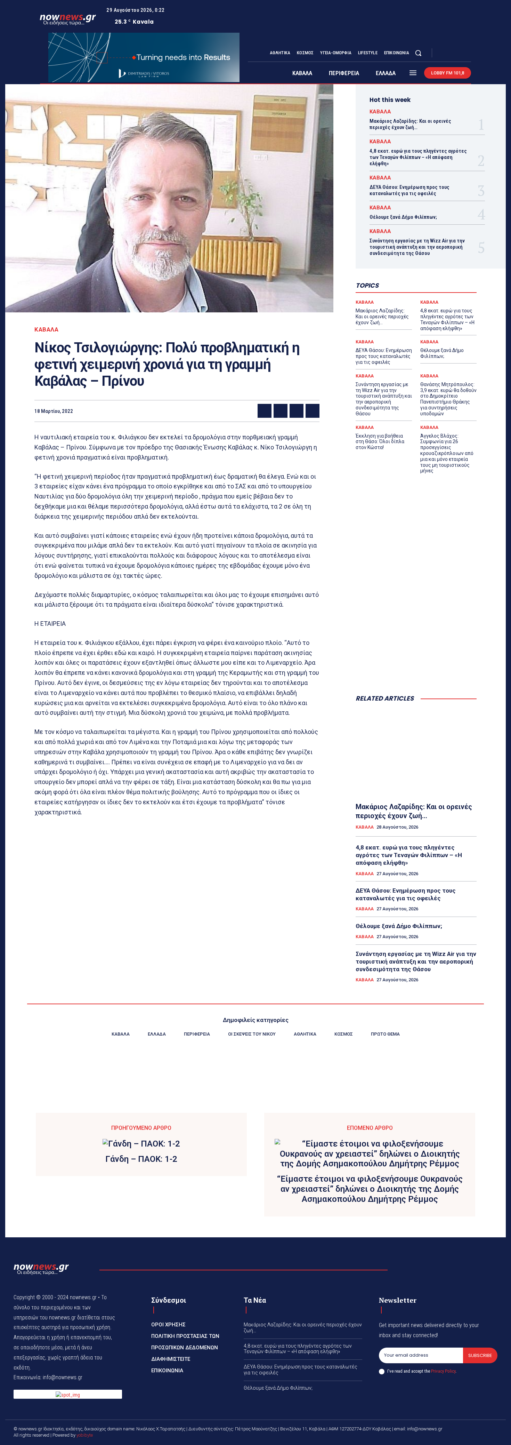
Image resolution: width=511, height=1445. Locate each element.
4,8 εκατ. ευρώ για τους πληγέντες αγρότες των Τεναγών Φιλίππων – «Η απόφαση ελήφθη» (418, 157)
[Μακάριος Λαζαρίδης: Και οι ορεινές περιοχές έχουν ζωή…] (416, 752)
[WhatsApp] (312, 411)
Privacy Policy (443, 1371)
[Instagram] (451, 53)
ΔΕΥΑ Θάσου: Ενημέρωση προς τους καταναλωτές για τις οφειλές (409, 190)
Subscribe (480, 1355)
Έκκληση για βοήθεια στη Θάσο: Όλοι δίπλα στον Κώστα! (380, 441)
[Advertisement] (416, 632)
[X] (460, 53)
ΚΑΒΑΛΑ (46, 330)
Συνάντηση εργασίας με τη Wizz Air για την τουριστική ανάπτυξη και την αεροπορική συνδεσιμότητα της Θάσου (417, 247)
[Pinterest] (296, 411)
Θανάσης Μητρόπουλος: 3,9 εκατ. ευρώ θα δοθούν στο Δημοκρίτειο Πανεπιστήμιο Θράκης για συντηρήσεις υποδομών (448, 399)
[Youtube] (468, 53)
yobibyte (84, 1435)
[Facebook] (443, 53)
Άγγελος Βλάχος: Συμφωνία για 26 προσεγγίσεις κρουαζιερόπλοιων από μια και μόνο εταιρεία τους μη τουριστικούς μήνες (446, 453)
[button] (418, 53)
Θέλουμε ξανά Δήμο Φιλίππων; (403, 217)
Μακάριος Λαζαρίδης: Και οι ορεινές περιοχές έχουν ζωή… (410, 124)
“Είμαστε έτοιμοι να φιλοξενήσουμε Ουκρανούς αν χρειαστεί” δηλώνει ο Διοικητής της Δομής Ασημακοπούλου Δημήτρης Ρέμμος (370, 1189)
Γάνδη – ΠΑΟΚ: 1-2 (141, 1159)
